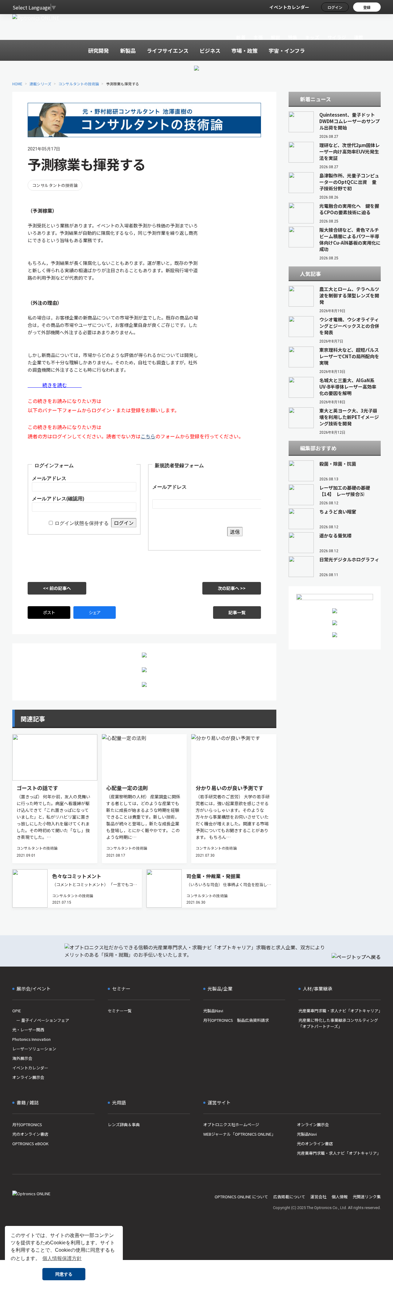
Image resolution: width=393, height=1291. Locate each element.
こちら (148, 436)
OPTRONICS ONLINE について (241, 1197)
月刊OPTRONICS (27, 1124)
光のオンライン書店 (30, 1134)
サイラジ (336, 37)
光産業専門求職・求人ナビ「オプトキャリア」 (339, 1011)
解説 (275, 37)
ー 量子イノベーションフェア (40, 1020)
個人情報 (340, 1197)
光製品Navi (213, 1011)
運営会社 (318, 1197)
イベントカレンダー (289, 7)
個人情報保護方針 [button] (62, 1258)
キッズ (312, 37)
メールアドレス (49, 478)
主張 (258, 37)
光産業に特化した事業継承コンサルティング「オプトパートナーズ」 (338, 1023)
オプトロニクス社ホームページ (231, 1124)
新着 (241, 37)
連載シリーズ (40, 83)
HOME (17, 83)
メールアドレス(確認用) (58, 498)
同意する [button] (63, 1274)
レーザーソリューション (34, 1049)
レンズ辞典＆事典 (124, 1124)
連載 (359, 37)
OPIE (16, 1011)
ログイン (335, 7)
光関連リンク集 (367, 1197)
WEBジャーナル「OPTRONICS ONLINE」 (239, 1134)
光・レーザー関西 (28, 1030)
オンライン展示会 (28, 1077)
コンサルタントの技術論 (78, 83)
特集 (293, 37)
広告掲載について (289, 1197)
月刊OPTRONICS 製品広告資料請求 (236, 1020)
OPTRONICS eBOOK (30, 1143)
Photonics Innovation (31, 1039)
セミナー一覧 (120, 1011)
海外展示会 (22, 1058)
